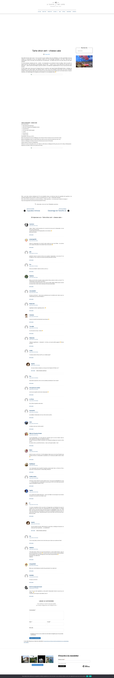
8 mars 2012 (47, 54)
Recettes (44, 11)
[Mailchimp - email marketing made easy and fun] (86, 667)
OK (87, 676)
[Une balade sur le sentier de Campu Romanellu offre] (49, 659)
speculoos (56, 204)
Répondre (31, 234)
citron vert (44, 204)
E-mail (49, 621)
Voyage (54, 11)
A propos (74, 11)
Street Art (50, 11)
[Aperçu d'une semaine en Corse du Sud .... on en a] (41, 659)
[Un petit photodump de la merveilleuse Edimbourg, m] (33, 659)
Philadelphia (51, 204)
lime (47, 204)
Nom (30, 621)
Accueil (39, 11)
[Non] (112, 676)
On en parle (69, 11)
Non (90, 676)
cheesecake (39, 204)
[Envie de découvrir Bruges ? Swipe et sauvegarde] (25, 659)
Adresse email (61, 659)
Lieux (60, 11)
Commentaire (32, 610)
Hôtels (63, 11)
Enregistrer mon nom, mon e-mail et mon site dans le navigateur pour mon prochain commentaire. (47, 634)
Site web (31, 627)
